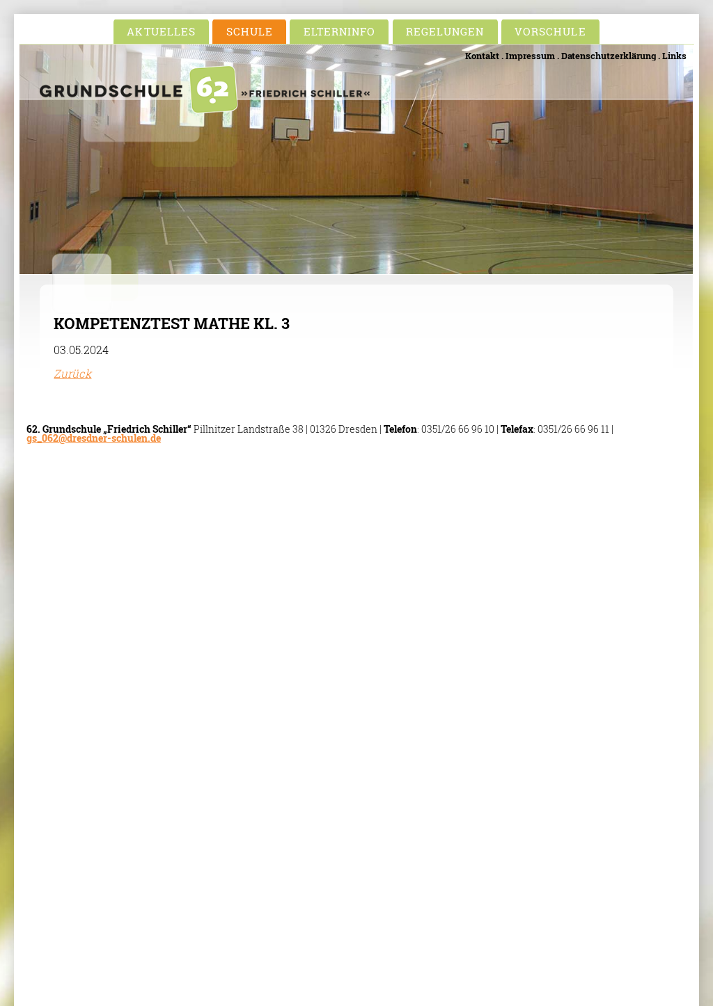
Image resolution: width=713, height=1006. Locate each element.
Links (674, 55)
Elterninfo (340, 31)
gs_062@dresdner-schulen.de (93, 438)
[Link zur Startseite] (205, 109)
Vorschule (550, 31)
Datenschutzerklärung (608, 55)
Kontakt (482, 55)
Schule (249, 31)
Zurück (72, 373)
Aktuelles (161, 31)
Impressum (530, 55)
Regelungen (445, 31)
